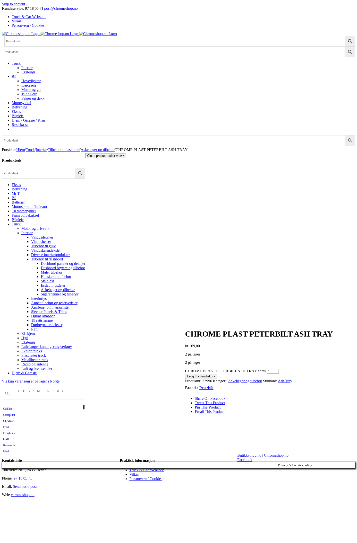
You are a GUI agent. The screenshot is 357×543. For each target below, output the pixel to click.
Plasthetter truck (33, 355)
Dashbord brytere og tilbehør (63, 268)
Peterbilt (206, 388)
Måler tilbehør (51, 272)
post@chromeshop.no (61, 8)
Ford (6, 427)
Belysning (19, 189)
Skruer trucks (31, 351)
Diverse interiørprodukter (50, 255)
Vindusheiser (41, 242)
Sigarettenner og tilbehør (59, 294)
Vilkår (134, 474)
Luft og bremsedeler (36, 368)
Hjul (24, 338)
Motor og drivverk (35, 228)
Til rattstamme (42, 320)
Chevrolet (8, 421)
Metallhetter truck (34, 360)
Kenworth (9, 445)
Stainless (47, 281)
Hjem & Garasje (24, 373)
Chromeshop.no (276, 455)
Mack (6, 451)
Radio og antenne (34, 364)
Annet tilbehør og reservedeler (54, 303)
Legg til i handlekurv (201, 376)
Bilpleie (18, 220)
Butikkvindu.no (249, 455)
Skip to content (13, 4)
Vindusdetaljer (42, 237)
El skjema (28, 333)
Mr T (16, 193)
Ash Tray (285, 381)
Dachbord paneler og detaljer (63, 263)
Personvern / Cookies (145, 479)
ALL (7, 393)
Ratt (34, 329)
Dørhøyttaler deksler (46, 325)
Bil (14, 198)
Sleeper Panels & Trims (49, 312)
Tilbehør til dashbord (47, 259)
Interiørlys (39, 298)
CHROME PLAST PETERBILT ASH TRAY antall (225, 371)
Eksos (16, 185)
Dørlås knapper (43, 316)
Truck (16, 224)
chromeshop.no (22, 495)
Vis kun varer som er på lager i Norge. (31, 381)
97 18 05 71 (23, 478)
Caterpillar (9, 415)
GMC (6, 439)
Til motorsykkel (24, 211)
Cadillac (7, 408)
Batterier (18, 202)
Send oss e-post (25, 486)
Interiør (27, 233)
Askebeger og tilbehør (245, 381)
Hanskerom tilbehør (56, 277)
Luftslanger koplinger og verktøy (46, 347)
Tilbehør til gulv (43, 246)
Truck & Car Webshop (146, 470)
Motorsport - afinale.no (29, 207)
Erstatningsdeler (53, 285)
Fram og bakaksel (25, 215)
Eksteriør (28, 342)
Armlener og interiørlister (50, 307)
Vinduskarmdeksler (46, 250)
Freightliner (10, 433)
